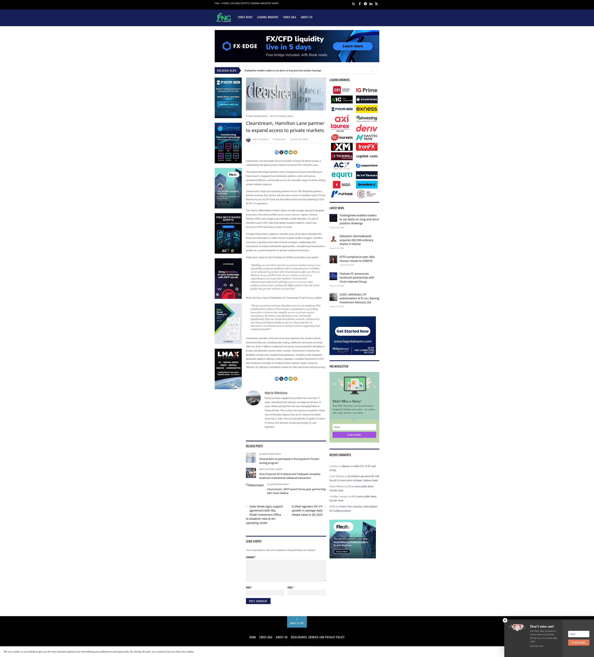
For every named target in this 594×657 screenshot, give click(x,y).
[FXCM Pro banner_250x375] (228, 117)
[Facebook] (277, 152)
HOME (253, 637)
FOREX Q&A (266, 637)
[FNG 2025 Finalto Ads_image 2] (352, 556)
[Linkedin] (286, 152)
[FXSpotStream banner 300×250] (352, 352)
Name (249, 587)
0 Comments (279, 139)
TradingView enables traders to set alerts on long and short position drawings (282, 70)
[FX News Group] (223, 21)
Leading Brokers (267, 17)
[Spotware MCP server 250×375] (228, 298)
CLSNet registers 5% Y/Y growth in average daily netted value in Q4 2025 (309, 510)
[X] (281, 152)
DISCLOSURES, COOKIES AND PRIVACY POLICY (317, 637)
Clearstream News (257, 116)
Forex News (245, 17)
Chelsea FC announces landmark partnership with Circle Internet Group (357, 277)
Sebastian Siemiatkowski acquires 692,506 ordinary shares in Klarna (356, 240)
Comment (251, 557)
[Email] (291, 152)
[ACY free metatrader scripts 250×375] (228, 253)
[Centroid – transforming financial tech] (228, 162)
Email (291, 587)
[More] (295, 152)
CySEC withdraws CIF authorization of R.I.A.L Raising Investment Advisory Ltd (359, 298)
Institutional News (281, 116)
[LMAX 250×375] (228, 388)
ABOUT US (282, 637)
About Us (307, 17)
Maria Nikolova (261, 139)
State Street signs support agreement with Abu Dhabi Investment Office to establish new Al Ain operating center (264, 514)
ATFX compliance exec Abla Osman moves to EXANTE (357, 259)
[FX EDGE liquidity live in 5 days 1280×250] (297, 61)
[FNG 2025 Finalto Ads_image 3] (228, 208)
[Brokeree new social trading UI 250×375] (228, 343)
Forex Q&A (289, 17)
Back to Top (297, 623)
